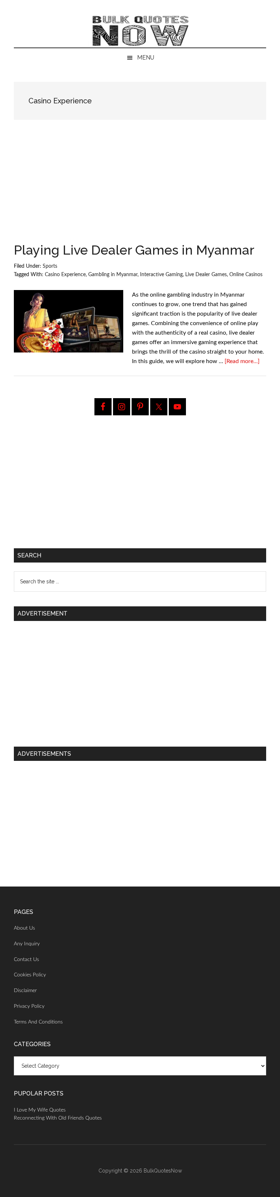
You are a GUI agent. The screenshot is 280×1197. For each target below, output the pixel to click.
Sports (50, 266)
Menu (145, 57)
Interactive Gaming (161, 274)
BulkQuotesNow (163, 1171)
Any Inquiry (27, 943)
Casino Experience (65, 274)
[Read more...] (242, 361)
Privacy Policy (29, 1006)
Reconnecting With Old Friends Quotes (58, 1118)
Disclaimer (25, 990)
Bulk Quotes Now (140, 31)
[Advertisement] (140, 189)
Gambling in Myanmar (112, 274)
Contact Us (26, 959)
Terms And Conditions (38, 1022)
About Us (24, 928)
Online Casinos (245, 274)
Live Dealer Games (206, 274)
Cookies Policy (30, 974)
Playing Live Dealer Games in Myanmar (134, 250)
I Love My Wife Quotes (40, 1110)
